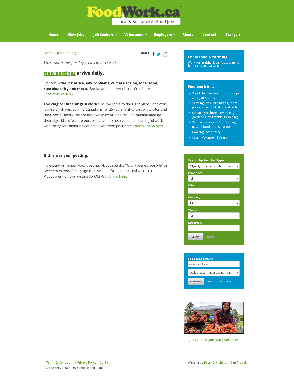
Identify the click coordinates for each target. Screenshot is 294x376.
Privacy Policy (86, 362)
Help (210, 281)
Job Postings (67, 52)
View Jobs (76, 34)
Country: (194, 197)
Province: (195, 172)
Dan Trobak (238, 362)
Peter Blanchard (215, 362)
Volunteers (133, 34)
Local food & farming (208, 57)
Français (233, 34)
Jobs (195, 137)
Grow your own (210, 340)
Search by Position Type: (206, 160)
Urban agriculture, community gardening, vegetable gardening (215, 115)
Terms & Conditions (60, 362)
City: (191, 185)
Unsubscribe (224, 281)
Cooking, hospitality (206, 132)
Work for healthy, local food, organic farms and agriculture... (214, 63)
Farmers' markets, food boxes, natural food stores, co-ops (214, 124)
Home (53, 34)
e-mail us (122, 170)
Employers (163, 34)
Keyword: (195, 222)
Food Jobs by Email (201, 258)
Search (224, 137)
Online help (117, 176)
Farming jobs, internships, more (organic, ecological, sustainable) (215, 105)
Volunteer (209, 137)
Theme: (193, 210)
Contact (210, 34)
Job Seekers (104, 34)
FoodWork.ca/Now (58, 94)
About (188, 34)
